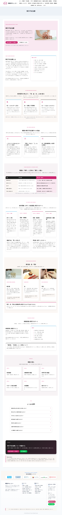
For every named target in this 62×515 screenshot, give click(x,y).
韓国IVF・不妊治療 (25, 485)
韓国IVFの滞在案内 (38, 491)
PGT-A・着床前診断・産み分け (36, 1)
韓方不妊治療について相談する (11, 42)
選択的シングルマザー (23, 3)
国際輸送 (55, 3)
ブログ (44, 5)
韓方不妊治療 (37, 488)
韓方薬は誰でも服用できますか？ (17, 419)
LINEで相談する (23, 451)
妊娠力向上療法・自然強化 (39, 485)
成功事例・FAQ (33, 5)
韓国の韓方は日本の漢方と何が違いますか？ (19, 408)
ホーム (20, 1)
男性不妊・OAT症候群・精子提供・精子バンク (36, 3)
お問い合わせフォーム (52, 501)
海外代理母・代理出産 (49, 3)
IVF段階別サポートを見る (23, 42)
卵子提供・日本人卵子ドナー (27, 488)
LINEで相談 (52, 504)
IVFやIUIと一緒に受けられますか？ (17, 415)
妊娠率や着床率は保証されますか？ (17, 426)
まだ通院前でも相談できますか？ (17, 430)
